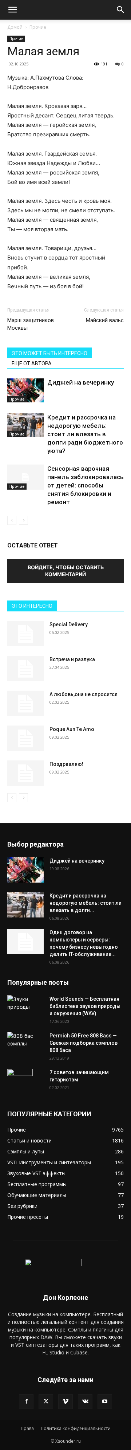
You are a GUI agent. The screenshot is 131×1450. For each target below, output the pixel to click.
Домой (15, 27)
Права (27, 1428)
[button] (12, 10)
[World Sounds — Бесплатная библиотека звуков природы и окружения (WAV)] (25, 1004)
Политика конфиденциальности (76, 1428)
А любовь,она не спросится (83, 694)
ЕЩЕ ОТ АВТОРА (32, 363)
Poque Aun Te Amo (71, 729)
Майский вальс (105, 320)
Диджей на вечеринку (80, 382)
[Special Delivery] (25, 633)
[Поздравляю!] (25, 773)
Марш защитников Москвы (30, 324)
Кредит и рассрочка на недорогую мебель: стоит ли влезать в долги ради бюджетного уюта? (85, 434)
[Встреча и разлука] (25, 668)
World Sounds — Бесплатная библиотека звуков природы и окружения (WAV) (84, 1006)
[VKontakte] (85, 1401)
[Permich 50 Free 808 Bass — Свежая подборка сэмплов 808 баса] (25, 1039)
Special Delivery (68, 624)
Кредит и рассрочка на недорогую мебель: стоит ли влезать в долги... (85, 903)
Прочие (37, 27)
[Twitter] (46, 1401)
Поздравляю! (66, 764)
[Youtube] (105, 1401)
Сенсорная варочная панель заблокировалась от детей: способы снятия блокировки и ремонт (85, 485)
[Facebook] (26, 1401)
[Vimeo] (65, 1401)
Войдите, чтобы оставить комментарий (66, 570)
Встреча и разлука (72, 659)
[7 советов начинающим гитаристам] (20, 1081)
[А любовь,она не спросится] (25, 703)
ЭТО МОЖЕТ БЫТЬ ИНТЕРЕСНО (49, 353)
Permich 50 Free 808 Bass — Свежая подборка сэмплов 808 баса (83, 1043)
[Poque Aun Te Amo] (25, 738)
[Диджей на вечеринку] (25, 390)
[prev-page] (11, 520)
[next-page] (23, 520)
